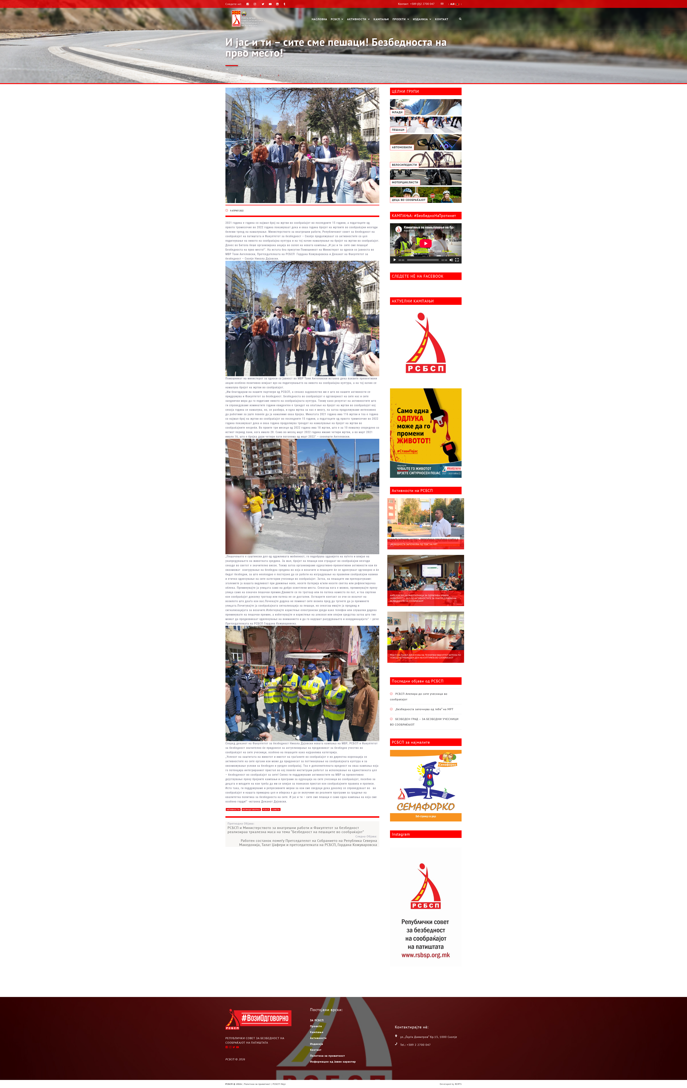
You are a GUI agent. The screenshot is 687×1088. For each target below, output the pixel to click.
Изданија (420, 19)
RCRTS (458, 1084)
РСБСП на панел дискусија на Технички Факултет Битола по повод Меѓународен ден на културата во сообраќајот (425, 656)
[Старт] (394, 260)
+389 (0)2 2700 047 (422, 4)
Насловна (319, 19)
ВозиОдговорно (251, 809)
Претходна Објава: (296, 828)
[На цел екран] (457, 260)
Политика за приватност (327, 1055)
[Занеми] (451, 260)
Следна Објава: (308, 841)
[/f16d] (255, 4)
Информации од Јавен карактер (333, 1061)
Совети (276, 809)
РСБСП (335, 19)
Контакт (441, 19)
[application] (426, 243)
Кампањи (381, 19)
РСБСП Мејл (279, 1084)
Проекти (399, 19)
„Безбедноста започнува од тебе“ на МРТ (413, 544)
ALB (452, 4)
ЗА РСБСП (317, 1020)
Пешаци (269, 75)
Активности (356, 19)
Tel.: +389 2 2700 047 (415, 1044)
